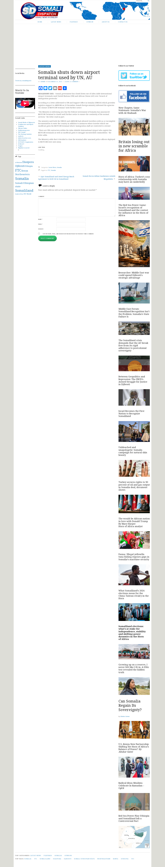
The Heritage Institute (25, 134)
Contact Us (122, 22)
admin (43, 81)
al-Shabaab (18, 162)
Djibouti (20, 166)
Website (40, 229)
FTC (18, 170)
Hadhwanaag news (24, 130)
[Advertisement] (82, 43)
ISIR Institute (22, 140)
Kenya (25, 170)
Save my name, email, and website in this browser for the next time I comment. (68, 234)
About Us (105, 22)
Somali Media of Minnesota (26, 122)
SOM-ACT (21, 144)
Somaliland (24, 190)
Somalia (22, 178)
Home (40, 22)
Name (40, 219)
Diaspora (28, 162)
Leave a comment (71, 81)
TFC (25, 194)
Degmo (20, 146)
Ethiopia (29, 166)
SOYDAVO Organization (25, 142)
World (29, 194)
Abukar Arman (124, 716)
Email (40, 224)
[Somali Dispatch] (82, 11)
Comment (41, 196)
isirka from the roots (24, 138)
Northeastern (22, 174)
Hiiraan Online (22, 128)
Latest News (56, 22)
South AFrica (19, 194)
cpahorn (20, 136)
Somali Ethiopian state (84, 859)
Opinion (89, 22)
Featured (74, 22)
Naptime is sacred (23, 148)
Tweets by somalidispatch (23, 80)
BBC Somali (21, 132)
